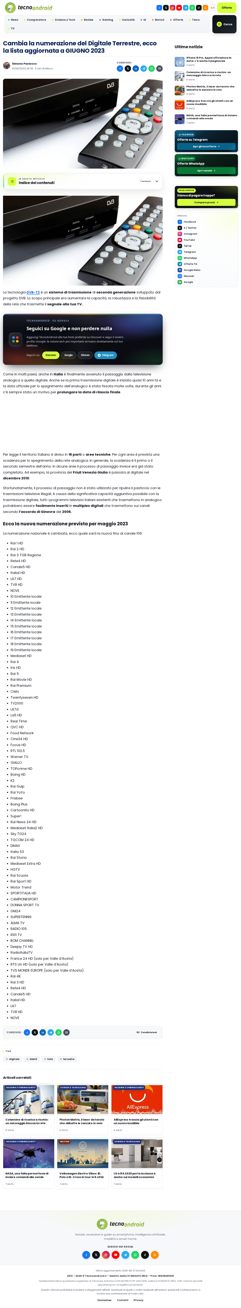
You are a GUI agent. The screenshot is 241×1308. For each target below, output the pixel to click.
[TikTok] (199, 8)
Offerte (227, 7)
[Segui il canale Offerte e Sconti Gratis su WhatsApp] (192, 8)
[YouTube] (179, 8)
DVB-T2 (33, 292)
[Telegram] (185, 8)
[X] (166, 8)
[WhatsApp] (151, 68)
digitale (14, 1059)
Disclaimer (105, 1300)
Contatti (122, 1300)
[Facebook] (159, 8)
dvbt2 (33, 1059)
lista (50, 1059)
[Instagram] (172, 8)
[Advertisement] (83, 425)
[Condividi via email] (159, 68)
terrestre (68, 1059)
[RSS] (205, 8)
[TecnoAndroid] (29, 8)
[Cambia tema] (212, 7)
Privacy (138, 1300)
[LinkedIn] (136, 68)
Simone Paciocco (24, 64)
